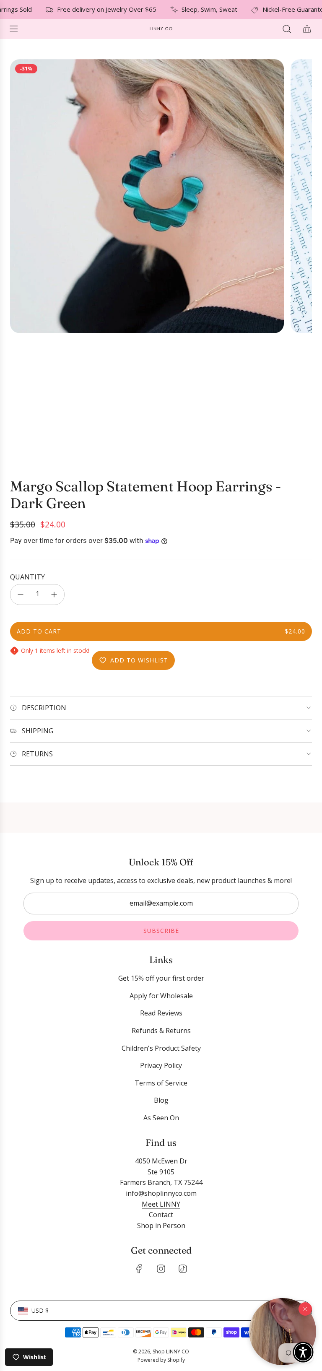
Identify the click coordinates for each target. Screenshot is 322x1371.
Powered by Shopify (161, 1359)
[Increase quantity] (54, 594)
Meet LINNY (161, 1204)
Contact (161, 1214)
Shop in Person (161, 1225)
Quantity (27, 577)
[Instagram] (161, 1269)
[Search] (287, 29)
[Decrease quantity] (20, 594)
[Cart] (307, 29)
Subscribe (161, 931)
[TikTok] (183, 1269)
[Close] (305, 1309)
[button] (282, 1331)
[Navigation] (13, 29)
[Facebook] (139, 1269)
